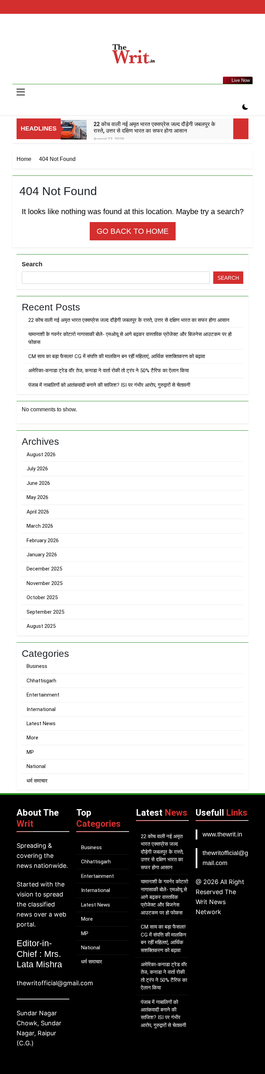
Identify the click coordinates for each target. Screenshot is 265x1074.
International (41, 709)
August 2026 (41, 454)
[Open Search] (233, 107)
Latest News (41, 723)
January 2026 (42, 555)
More (32, 738)
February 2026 (43, 540)
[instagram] (132, 30)
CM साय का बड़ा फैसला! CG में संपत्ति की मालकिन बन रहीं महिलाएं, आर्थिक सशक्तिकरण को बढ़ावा (116, 356)
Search (32, 264)
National (36, 766)
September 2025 (45, 612)
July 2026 (37, 469)
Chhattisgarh (41, 681)
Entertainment (43, 695)
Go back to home (133, 231)
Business (37, 666)
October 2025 (42, 597)
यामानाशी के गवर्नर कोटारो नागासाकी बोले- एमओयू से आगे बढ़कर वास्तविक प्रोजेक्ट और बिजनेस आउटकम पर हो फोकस (164, 897)
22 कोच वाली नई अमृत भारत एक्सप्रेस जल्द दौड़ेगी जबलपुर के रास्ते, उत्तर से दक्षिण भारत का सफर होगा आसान (154, 127)
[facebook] (124, 30)
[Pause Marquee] (240, 128)
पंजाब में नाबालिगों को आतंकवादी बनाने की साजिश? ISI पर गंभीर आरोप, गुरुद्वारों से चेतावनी (109, 385)
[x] (141, 30)
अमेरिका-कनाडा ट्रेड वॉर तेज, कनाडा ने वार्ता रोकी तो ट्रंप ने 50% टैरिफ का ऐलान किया (108, 370)
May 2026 (37, 497)
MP (30, 752)
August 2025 (41, 626)
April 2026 (38, 512)
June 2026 (38, 483)
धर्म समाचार (37, 781)
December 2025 (44, 569)
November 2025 (44, 583)
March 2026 (40, 526)
